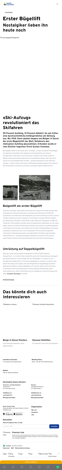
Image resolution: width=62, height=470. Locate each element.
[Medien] (3, 367)
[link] (4, 402)
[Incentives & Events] (3, 356)
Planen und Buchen (31, 462)
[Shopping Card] (52, 3)
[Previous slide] (53, 298)
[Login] (48, 3)
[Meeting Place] (32, 356)
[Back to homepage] (8, 3)
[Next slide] (57, 298)
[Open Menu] (57, 4)
